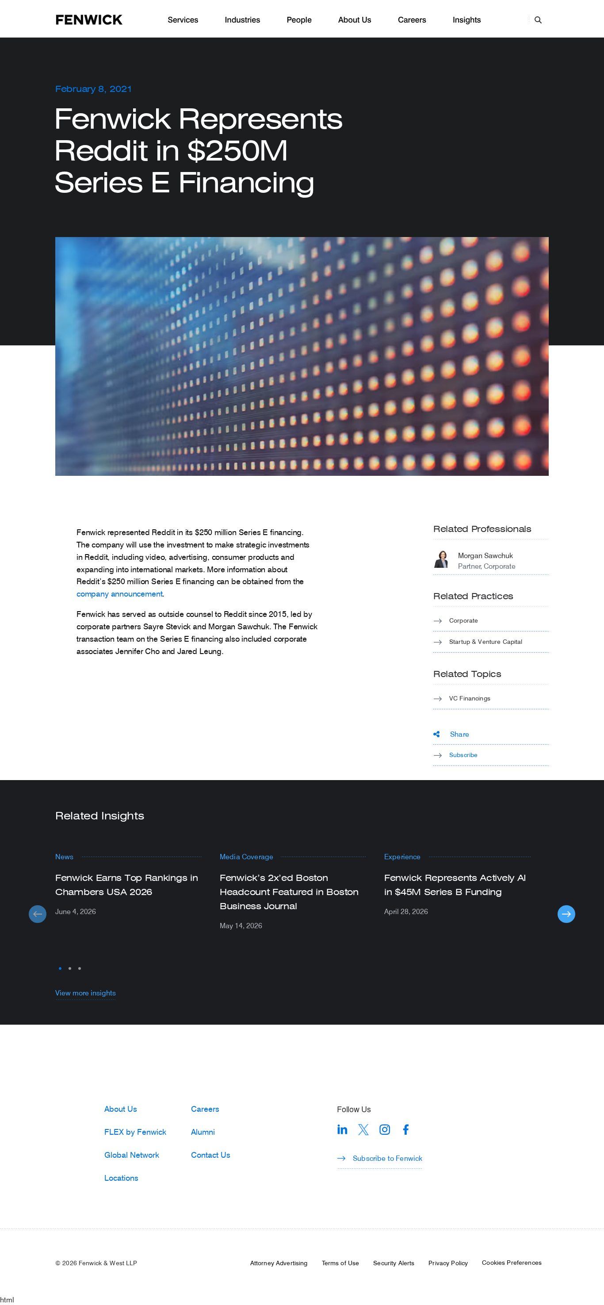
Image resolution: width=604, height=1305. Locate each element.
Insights (467, 20)
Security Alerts (393, 1263)
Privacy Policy (448, 1263)
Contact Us (210, 1154)
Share (459, 734)
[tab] (60, 968)
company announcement (119, 593)
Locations (121, 1177)
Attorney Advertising (279, 1263)
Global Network (131, 1154)
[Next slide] (566, 914)
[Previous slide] (37, 914)
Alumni (203, 1131)
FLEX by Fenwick (135, 1131)
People (299, 20)
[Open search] (538, 19)
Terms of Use (340, 1263)
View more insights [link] (85, 992)
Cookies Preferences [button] (512, 1263)
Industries (242, 20)
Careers (412, 20)
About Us (354, 20)
